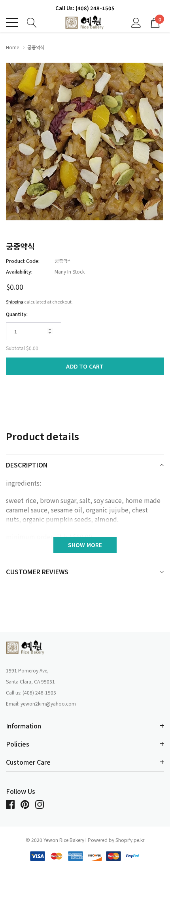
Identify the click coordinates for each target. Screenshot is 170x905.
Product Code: (23, 260)
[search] (32, 22)
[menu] (12, 22)
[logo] (85, 22)
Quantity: (17, 314)
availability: (19, 271)
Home (12, 47)
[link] (25, 647)
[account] (136, 22)
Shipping (14, 301)
